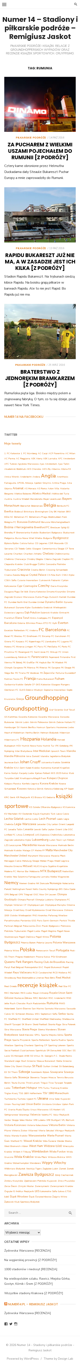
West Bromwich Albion (16, 1146)
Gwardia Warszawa (48, 716)
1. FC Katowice (12, 453)
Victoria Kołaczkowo (37, 1125)
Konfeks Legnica (30, 783)
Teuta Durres (18, 1082)
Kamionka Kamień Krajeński (55, 767)
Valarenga (24, 1114)
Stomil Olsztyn (23, 1066)
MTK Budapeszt (50, 871)
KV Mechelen (11, 813)
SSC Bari (67, 1050)
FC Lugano (63, 641)
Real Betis (50, 977)
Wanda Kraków (19, 1135)
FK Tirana (20, 673)
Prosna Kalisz (43, 956)
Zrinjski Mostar (26, 1186)
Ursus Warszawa (39, 1109)
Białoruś (18, 511)
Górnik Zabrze (56, 722)
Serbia (62, 1014)
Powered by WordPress (23, 1359)
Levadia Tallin (15, 829)
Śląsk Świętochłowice (40, 1196)
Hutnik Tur (48, 745)
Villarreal (33, 1130)
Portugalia (62, 950)
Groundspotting (26, 708)
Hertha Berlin (32, 732)
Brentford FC (41, 527)
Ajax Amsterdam (48, 463)
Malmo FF (40, 850)
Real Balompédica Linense (30, 977)
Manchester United (15, 855)
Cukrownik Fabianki (49, 580)
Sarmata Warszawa (55, 1008)
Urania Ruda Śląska (18, 1109)
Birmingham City (44, 511)
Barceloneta (36, 499)
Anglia (48, 476)
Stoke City (9, 1066)
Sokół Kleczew (26, 1034)
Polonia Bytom (28, 942)
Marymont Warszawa (39, 855)
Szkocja (24, 1071)
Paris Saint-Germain (48, 920)
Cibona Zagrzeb (52, 559)
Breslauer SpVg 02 (59, 527)
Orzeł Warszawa (54, 910)
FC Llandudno (48, 641)
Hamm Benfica (28, 727)
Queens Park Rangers (18, 962)
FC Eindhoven (30, 636)
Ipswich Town (58, 751)
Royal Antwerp (40, 993)
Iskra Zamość (33, 756)
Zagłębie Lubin (50, 1168)
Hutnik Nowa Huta (32, 745)
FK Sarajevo (54, 667)
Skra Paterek (69, 1024)
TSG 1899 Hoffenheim (30, 1093)
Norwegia (55, 883)
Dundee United (36, 602)
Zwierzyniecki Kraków (61, 1186)
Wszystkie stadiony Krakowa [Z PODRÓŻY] (33, 1293)
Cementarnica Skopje (53, 548)
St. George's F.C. (49, 1055)
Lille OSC (68, 829)
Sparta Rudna (58, 1040)
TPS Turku (43, 1088)
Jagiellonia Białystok (60, 756)
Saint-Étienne (23, 1008)
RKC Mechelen (12, 993)
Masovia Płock (58, 855)
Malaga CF (28, 850)
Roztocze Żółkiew (23, 998)
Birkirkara (29, 511)
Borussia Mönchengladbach (55, 522)
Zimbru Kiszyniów (13, 1180)
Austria (8, 499)
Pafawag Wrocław (57, 915)
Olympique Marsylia (55, 905)
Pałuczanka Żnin (32, 926)
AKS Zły (46, 469)
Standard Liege (12, 1061)
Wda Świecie (49, 1141)
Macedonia (29, 845)
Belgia (50, 505)
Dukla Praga (41, 597)
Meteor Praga (47, 860)
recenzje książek (37, 985)
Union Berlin (33, 1104)
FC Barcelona (52, 630)
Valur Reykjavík (61, 1114)
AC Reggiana (23, 458)
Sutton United (50, 1066)
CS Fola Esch (54, 575)
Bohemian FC (21, 517)
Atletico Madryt (41, 493)
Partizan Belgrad (13, 926)
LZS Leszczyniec (13, 845)
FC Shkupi (52, 652)
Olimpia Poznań (25, 899)
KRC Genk (9, 797)
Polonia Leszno (44, 942)
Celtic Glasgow (33, 548)
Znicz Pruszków (66, 1180)
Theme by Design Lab (58, 1359)
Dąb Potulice (32, 612)
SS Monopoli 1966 (20, 1055)
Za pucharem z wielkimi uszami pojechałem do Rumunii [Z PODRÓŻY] (40, 151)
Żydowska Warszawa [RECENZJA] (27, 1251)
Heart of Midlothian (14, 732)
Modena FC (10, 871)
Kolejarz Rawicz (12, 783)
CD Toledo (19, 548)
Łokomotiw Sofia (48, 1191)
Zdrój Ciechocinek (64, 1175)
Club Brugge (30, 564)
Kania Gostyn (11, 773)
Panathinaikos (12, 920)
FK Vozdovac (32, 673)
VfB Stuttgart (53, 1120)
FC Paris (38, 646)
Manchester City (63, 850)
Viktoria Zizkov (19, 1130)
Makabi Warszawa (47, 845)
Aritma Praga (59, 483)
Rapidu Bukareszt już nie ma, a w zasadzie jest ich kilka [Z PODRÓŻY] (40, 262)
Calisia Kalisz (27, 543)
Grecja (20, 699)
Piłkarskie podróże (31, 137)
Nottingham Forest (22, 889)
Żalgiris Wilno (59, 1196)
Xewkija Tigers (34, 1168)
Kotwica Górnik (36, 788)
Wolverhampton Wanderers (27, 1163)
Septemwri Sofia (49, 1014)
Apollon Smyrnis (42, 483)
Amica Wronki (11, 476)
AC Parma (9, 458)
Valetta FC (46, 1114)
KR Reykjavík (23, 797)
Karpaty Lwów (26, 773)
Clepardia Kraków (13, 564)
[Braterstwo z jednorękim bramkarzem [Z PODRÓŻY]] (40, 331)
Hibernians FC (11, 739)
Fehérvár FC (24, 657)
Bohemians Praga (38, 517)
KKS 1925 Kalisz (59, 773)
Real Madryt (63, 977)
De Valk (24, 591)
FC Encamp (44, 636)
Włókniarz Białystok (14, 1168)
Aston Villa (53, 488)
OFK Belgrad (10, 894)
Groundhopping (46, 697)
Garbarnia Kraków (13, 684)
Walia (7, 1135)
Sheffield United (30, 1019)
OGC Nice (38, 894)
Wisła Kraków (24, 1157)
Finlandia (65, 657)
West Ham (36, 1146)
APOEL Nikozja (25, 483)
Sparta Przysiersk (21, 1040)
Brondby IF (9, 532)
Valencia (35, 1114)
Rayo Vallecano (22, 972)
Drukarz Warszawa (24, 597)
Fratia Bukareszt (45, 679)
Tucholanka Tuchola (15, 1098)
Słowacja (23, 1077)
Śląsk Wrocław (19, 1196)
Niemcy (11, 883)
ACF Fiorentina (56, 453)
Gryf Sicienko (56, 709)
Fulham (59, 679)
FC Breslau (16, 636)
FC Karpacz (18, 641)
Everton (63, 623)
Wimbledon (40, 1151)
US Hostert (55, 1109)
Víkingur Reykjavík (65, 1130)
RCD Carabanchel (42, 972)
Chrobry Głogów (35, 559)
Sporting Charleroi (23, 1045)
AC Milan (70, 453)
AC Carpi (43, 453)
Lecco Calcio (62, 813)
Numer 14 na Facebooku (23, 416)
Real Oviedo (10, 986)
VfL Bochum (67, 1120)
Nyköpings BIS (55, 889)
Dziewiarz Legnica (14, 612)
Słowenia (34, 1077)
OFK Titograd (25, 894)
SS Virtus (35, 1055)
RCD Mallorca (60, 972)
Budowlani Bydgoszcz (50, 532)
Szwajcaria (56, 1072)
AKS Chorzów (33, 469)
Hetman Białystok (49, 732)
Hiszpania (30, 739)
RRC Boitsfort (40, 998)
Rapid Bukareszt (53, 967)
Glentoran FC (11, 689)
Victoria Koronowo (15, 1125)
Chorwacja (20, 559)
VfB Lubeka (39, 1120)
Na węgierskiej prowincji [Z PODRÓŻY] (30, 1260)
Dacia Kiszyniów (59, 586)
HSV (18, 745)
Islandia (45, 756)
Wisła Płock (41, 1157)
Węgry (47, 1162)
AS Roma (42, 488)
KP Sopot (69, 788)
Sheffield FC (14, 1019)
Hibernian (65, 732)
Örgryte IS (9, 1191)
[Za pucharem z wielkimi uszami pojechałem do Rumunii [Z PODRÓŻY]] (40, 104)
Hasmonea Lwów (65, 727)
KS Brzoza (36, 797)
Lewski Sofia (40, 829)
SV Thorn (13, 1072)
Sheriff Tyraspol (12, 1024)
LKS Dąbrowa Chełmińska (49, 834)
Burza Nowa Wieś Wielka (28, 538)
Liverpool (28, 834)
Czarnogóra (30, 586)
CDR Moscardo (56, 543)
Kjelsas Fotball (42, 773)
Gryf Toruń (69, 709)
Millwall (28, 866)
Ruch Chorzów (18, 1003)
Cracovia (23, 569)
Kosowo (22, 788)
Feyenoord (54, 657)
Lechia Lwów (31, 819)
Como (41, 564)
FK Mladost (57, 662)
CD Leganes (41, 543)
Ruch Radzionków (36, 1003)
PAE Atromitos (39, 915)
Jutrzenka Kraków (50, 762)
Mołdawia (34, 871)
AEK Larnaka (50, 458)
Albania (55, 469)
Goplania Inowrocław (55, 689)
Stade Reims (65, 1055)
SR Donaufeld (54, 1050)
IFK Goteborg (61, 745)
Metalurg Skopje (30, 860)
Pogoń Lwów (33, 931)
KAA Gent (19, 767)
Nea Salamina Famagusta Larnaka (31, 876)
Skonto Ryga (54, 1024)
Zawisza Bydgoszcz (36, 1174)
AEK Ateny (36, 458)
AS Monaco (30, 488)
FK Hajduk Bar (43, 662)
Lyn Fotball (68, 840)
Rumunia (52, 1003)
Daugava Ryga (12, 591)
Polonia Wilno (11, 950)
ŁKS (37, 1191)
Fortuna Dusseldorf (66, 673)
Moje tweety (12, 444)
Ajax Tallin (63, 463)
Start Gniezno (28, 1061)
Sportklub (40, 1050)
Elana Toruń (22, 618)
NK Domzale (42, 883)
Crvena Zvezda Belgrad (16, 575)
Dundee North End (18, 602)
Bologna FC (10, 522)
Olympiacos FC (62, 899)
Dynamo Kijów (23, 607)
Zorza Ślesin (10, 1186)
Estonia (21, 623)
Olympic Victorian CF (15, 905)
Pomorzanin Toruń (45, 950)
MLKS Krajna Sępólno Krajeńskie (50, 866)
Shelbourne (68, 1019)
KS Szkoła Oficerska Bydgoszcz (45, 807)
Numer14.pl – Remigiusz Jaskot (33, 1304)
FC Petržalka (50, 646)
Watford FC (16, 1141)
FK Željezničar (47, 673)
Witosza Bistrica (56, 1157)
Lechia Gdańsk (14, 819)
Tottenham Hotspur (24, 1088)
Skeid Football (40, 1024)
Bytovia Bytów (11, 543)
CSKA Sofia (10, 580)
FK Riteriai (41, 667)
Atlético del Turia (60, 493)
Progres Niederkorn (25, 956)
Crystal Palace (37, 575)
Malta (49, 850)
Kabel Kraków (33, 767)
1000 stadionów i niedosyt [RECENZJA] (30, 1269)
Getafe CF (29, 684)
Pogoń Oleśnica (27, 936)
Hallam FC (70, 722)
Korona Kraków (49, 783)
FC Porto (62, 646)
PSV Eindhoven (59, 956)
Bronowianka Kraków (27, 532)
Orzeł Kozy (18, 910)
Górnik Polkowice (39, 722)
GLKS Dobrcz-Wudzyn (31, 689)
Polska (27, 949)
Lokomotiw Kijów (22, 840)
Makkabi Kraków (13, 850)
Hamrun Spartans (45, 727)
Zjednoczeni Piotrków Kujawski (40, 1180)
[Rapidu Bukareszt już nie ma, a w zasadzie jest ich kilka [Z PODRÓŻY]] (40, 214)
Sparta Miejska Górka (52, 1034)
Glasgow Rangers (60, 684)
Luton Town (55, 840)
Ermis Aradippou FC (40, 618)
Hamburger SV (12, 727)
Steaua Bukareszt (45, 1061)
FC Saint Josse (37, 652)
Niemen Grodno (27, 883)
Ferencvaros (40, 657)
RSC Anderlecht (56, 998)
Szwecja (69, 1072)
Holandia (48, 739)
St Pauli (37, 1066)
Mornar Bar (23, 871)
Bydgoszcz (60, 538)
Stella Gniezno (63, 1061)
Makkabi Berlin (66, 845)
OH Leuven (50, 894)
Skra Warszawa (12, 1029)
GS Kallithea (10, 716)
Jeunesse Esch (11, 762)
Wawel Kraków (32, 1141)
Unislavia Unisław (51, 1104)
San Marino (38, 1008)
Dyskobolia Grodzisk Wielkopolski (49, 607)
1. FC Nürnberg (29, 453)
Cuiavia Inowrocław (27, 580)
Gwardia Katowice (27, 716)
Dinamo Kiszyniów (56, 591)
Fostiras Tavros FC (13, 679)
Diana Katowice (37, 591)
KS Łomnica (69, 807)
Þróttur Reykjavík (25, 1191)
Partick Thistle (67, 920)
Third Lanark (33, 1082)
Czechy (44, 585)
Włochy (60, 1162)
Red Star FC (64, 986)
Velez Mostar (25, 1120)
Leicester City (44, 824)
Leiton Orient (58, 824)
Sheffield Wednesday (50, 1019)
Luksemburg (40, 840)
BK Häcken (59, 511)
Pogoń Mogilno (48, 931)
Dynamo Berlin (54, 602)
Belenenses (37, 505)
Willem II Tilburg (22, 1151)
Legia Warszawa (25, 824)
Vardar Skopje (11, 1120)
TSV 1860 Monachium (56, 1093)
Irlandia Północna (14, 756)
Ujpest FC (31, 1098)
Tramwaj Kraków (59, 1088)
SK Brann (27, 1024)
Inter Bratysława (23, 751)
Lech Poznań (47, 819)
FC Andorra (32, 630)
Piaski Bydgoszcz (51, 926)
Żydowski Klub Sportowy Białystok (22, 1201)
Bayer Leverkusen (52, 499)
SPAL (37, 1034)
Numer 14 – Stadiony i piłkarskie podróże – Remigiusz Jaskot (40, 28)
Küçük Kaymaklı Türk (44, 813)
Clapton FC (68, 559)
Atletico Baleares (22, 493)
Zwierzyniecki (42, 1186)
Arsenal (18, 488)
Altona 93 (66, 469)
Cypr (19, 586)
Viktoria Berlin (57, 1125)
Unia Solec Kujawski (59, 1098)
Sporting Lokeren (57, 1045)
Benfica (8, 511)
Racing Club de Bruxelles (49, 962)
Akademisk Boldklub (15, 469)
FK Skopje (66, 667)
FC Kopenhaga (33, 641)
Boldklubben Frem (57, 517)
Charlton (18, 553)
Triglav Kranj (11, 1093)
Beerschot (25, 505)
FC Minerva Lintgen (22, 646)
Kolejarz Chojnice (57, 778)
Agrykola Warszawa (28, 463)
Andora (36, 476)
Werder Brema (64, 1141)
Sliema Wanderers (47, 1029)
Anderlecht (26, 476)
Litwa (19, 834)
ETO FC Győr (50, 623)
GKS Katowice (43, 684)
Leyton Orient (55, 829)
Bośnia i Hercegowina (18, 527)
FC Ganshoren (58, 636)
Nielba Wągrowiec (59, 876)
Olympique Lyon (35, 905)
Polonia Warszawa (64, 942)
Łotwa (61, 1191)
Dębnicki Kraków (49, 612)
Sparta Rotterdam (40, 1040)
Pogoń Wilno (42, 936)
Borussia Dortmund (28, 522)
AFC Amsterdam (66, 458)
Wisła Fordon (57, 1151)
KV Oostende (25, 813)
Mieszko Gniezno (13, 866)
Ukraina (43, 1098)
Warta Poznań (55, 1135)
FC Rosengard (22, 652)
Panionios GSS (28, 920)
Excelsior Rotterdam (14, 630)
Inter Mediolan (41, 751)
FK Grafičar (29, 662)
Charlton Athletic (32, 553)
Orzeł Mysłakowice (35, 910)
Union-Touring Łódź (14, 1104)
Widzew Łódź (53, 1146)
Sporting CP (40, 1045)
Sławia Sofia (10, 1077)
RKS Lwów (26, 993)
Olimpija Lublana (44, 899)
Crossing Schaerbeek (57, 569)
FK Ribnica (29, 667)
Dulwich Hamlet (57, 597)
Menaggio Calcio (12, 860)
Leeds (60, 819)
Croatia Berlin (38, 569)
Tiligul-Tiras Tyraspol (52, 1082)
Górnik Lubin (22, 722)
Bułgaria (47, 538)
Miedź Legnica (61, 860)
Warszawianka (37, 1135)
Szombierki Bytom (40, 1072)
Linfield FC (10, 834)
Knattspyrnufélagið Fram (33, 778)
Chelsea (48, 554)
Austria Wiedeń (21, 499)
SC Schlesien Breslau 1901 (26, 1014)
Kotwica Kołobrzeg (53, 788)
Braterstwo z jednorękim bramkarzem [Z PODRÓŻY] (40, 378)
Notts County (40, 889)
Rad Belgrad (17, 967)
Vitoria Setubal (46, 1130)
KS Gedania (49, 797)
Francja (30, 678)
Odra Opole (69, 889)
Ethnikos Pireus (34, 623)
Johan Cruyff (30, 762)
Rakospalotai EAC (34, 967)
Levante (28, 829)
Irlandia (71, 751)
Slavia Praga (29, 1029)
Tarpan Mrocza (48, 1077)
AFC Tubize (10, 463)
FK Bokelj (17, 662)
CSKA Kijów (68, 575)
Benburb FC (63, 505)
